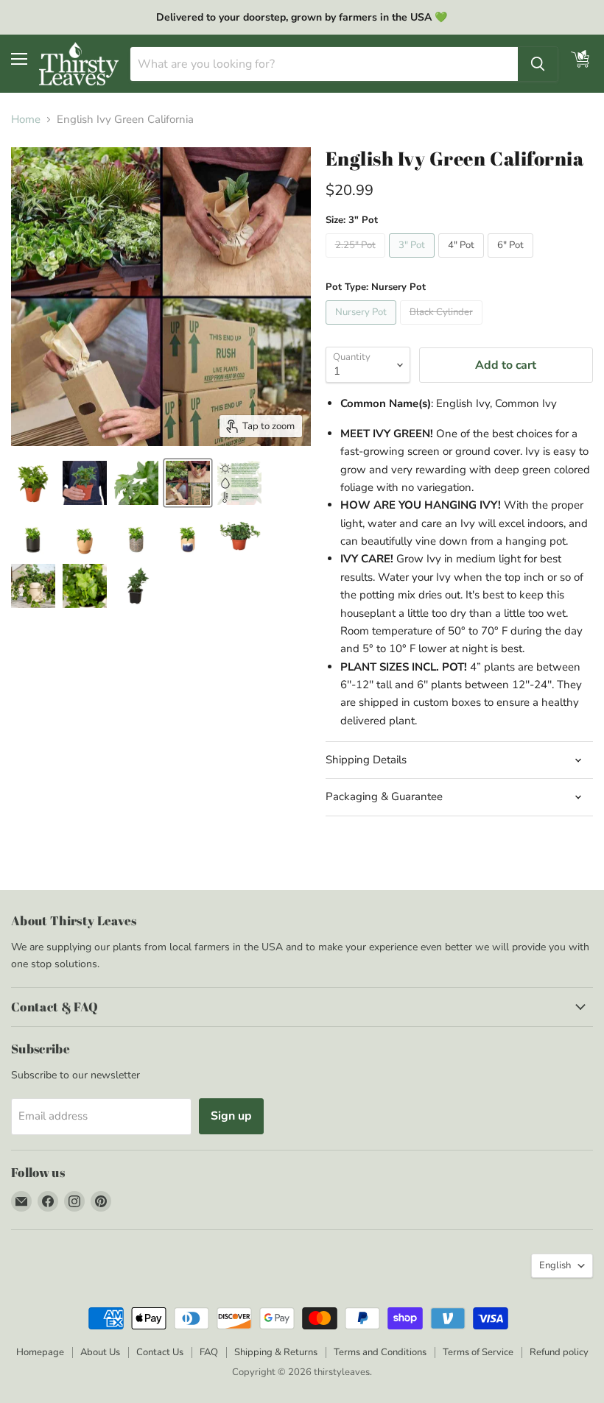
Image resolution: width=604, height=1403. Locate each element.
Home (26, 119)
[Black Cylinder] (443, 328)
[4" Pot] (463, 261)
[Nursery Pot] (363, 328)
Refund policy (559, 1352)
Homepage (40, 1352)
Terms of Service (478, 1352)
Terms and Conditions (380, 1352)
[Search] (538, 64)
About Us (100, 1352)
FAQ (209, 1352)
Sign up (231, 1116)
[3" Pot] (413, 261)
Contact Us (159, 1352)
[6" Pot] (512, 261)
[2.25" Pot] (357, 261)
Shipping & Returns (275, 1352)
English (555, 1265)
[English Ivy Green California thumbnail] (33, 482)
